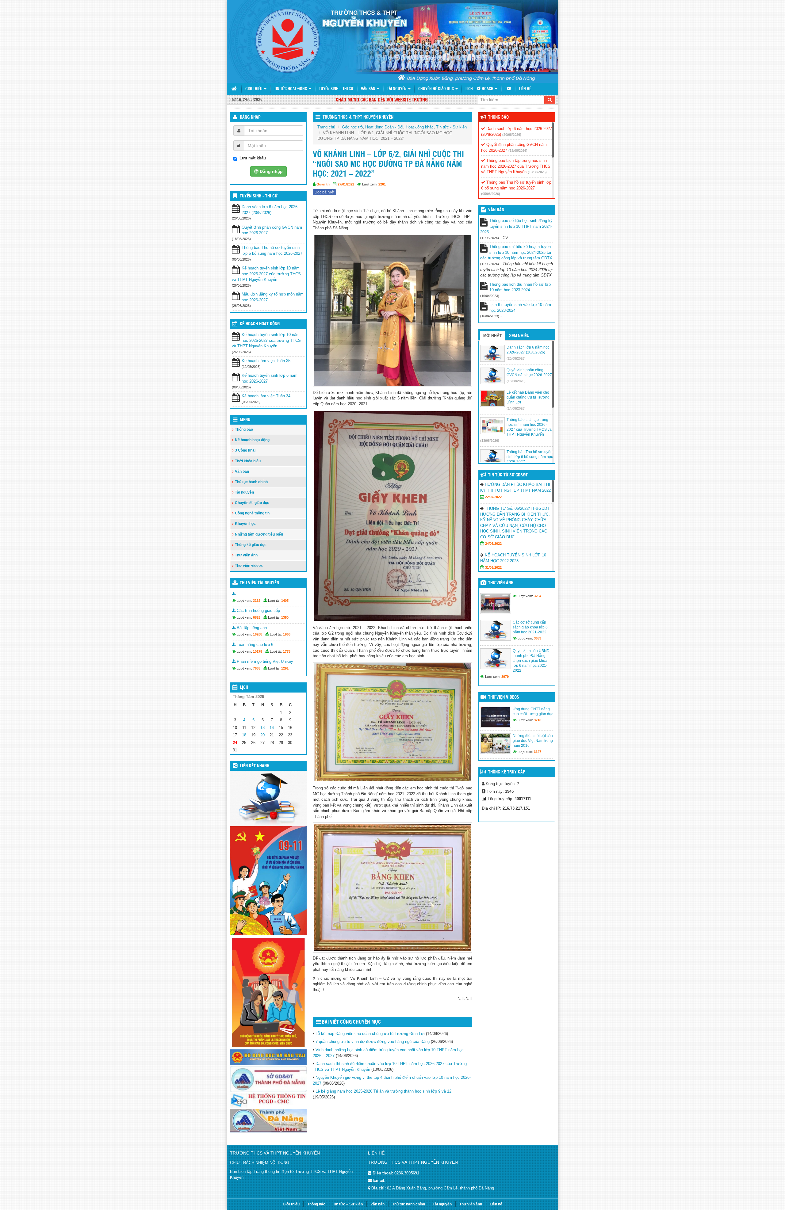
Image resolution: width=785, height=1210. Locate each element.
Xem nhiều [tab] (519, 336)
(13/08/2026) (537, 172)
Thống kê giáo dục (250, 545)
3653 (537, 638)
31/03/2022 (493, 567)
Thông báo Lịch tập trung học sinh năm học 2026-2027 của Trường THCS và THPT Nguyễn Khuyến (515, 166)
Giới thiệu (254, 89)
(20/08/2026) (511, 134)
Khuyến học (245, 523)
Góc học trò (352, 127)
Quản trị (323, 184)
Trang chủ (326, 127)
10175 (257, 651)
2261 (382, 184)
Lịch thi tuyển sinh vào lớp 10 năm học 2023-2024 (520, 307)
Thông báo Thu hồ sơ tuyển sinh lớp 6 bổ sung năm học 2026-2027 (272, 250)
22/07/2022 (493, 497)
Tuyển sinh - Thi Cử (258, 196)
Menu (245, 420)
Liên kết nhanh (254, 766)
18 (244, 735)
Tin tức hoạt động (291, 89)
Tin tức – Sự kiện (348, 1204)
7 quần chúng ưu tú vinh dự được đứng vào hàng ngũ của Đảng (373, 1041)
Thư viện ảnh (246, 555)
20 (262, 735)
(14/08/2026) (516, 408)
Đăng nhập (250, 117)
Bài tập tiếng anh (251, 627)
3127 (537, 752)
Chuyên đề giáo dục (436, 89)
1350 (285, 617)
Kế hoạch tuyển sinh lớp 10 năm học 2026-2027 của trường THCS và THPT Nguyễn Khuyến (266, 274)
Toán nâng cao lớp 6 (254, 644)
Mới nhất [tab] (492, 336)
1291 (285, 668)
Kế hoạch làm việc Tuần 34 (266, 396)
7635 (256, 668)
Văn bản (368, 89)
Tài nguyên (397, 89)
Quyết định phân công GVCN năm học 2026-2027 (272, 230)
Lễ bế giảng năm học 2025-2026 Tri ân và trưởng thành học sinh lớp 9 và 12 (383, 1091)
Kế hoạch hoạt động (260, 324)
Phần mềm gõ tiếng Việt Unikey (264, 661)
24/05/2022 (493, 543)
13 (262, 727)
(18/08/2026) (517, 150)
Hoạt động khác (420, 127)
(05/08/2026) (490, 194)
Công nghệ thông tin (252, 513)
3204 (537, 596)
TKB (508, 89)
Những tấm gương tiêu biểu (259, 534)
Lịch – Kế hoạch (479, 89)
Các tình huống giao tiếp (258, 610)
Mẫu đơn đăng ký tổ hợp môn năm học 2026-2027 (273, 297)
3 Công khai (245, 450)
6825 (256, 617)
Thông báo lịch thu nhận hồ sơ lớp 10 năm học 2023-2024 (520, 287)
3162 (256, 600)
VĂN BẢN (496, 210)
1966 (286, 634)
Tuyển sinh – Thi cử (336, 89)
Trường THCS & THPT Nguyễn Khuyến (358, 117)
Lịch (244, 687)
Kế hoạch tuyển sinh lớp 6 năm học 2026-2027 (269, 378)
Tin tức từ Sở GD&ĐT (508, 475)
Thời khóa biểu (248, 461)
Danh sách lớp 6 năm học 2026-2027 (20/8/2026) (270, 209)
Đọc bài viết (324, 192)
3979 (505, 676)
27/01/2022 (346, 184)
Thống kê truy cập (506, 772)
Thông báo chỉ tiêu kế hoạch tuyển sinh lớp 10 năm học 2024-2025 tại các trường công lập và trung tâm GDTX (516, 252)
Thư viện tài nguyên (259, 583)
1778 (286, 651)
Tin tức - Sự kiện (451, 127)
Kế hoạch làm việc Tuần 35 (266, 360)
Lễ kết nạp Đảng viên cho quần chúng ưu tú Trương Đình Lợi (370, 1033)
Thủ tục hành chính (251, 482)
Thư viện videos (249, 565)
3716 (537, 720)
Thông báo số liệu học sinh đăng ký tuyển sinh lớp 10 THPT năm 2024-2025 (516, 226)
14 (272, 727)
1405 (285, 600)
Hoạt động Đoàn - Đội (384, 127)
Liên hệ (525, 89)
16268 (257, 634)
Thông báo (244, 429)
